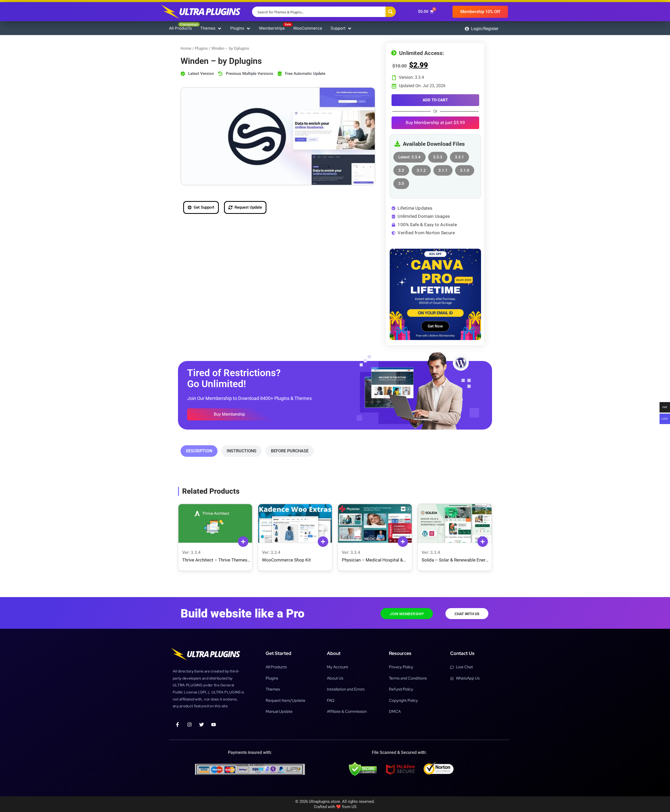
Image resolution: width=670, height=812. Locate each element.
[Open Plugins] (248, 28)
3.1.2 (421, 169)
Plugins (201, 48)
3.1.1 (443, 169)
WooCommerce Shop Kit (286, 560)
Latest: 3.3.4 (409, 155)
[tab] (199, 451)
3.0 (401, 182)
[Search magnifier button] (390, 12)
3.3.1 (459, 155)
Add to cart (435, 100)
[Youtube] (213, 724)
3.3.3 (437, 155)
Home (186, 48)
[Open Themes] (219, 28)
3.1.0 (464, 169)
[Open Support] (349, 28)
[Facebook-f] (177, 724)
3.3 (401, 169)
